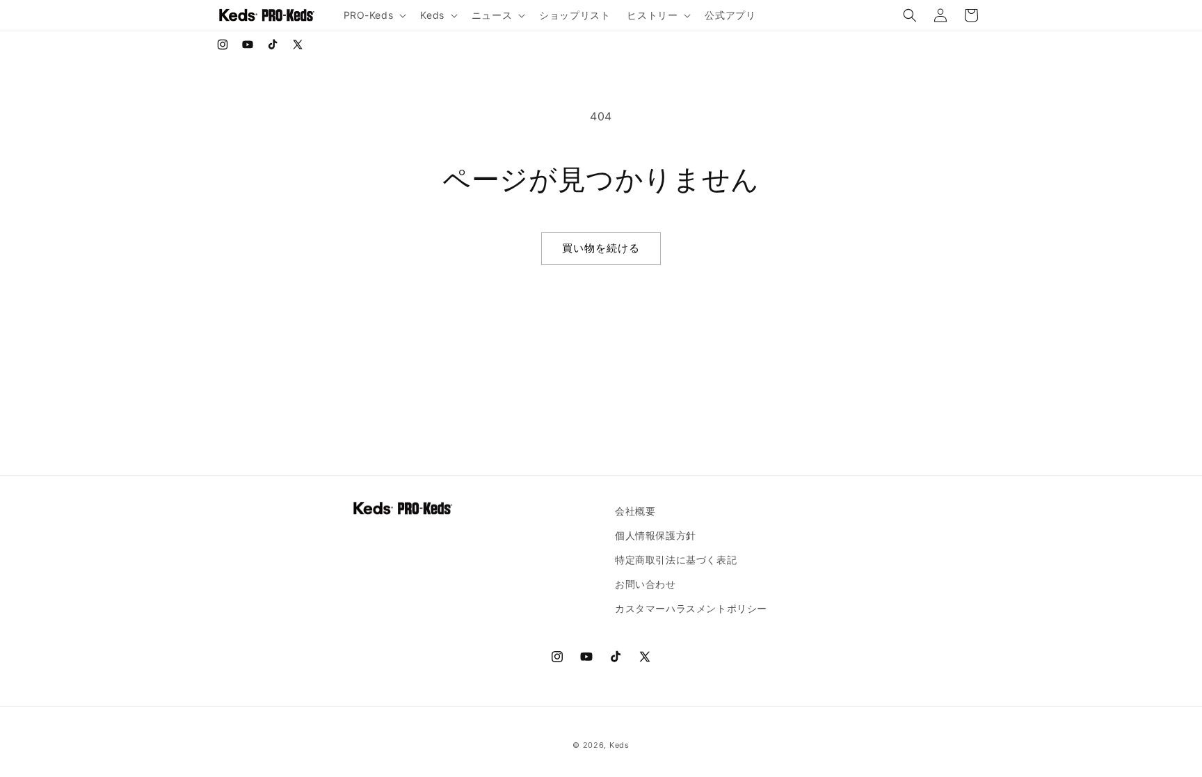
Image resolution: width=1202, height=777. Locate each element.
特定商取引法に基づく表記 (676, 560)
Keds (619, 745)
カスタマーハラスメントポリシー (691, 608)
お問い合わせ (645, 584)
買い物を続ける (601, 248)
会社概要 (635, 511)
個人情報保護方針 (655, 535)
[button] (373, 15)
